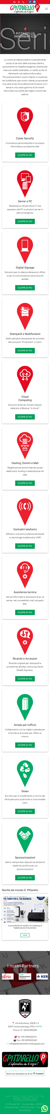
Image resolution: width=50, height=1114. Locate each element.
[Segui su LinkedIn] (34, 2)
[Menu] (46, 8)
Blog (34, 1098)
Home (8, 1096)
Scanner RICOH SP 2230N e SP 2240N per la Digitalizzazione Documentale (25, 927)
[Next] (48, 919)
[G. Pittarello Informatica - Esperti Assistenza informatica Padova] (25, 9)
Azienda (17, 1098)
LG (37, 1096)
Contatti (26, 1098)
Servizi (15, 1096)
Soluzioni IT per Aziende (25, 1100)
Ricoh (23, 1096)
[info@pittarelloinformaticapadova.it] (14, 2)
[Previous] (2, 919)
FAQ (42, 1096)
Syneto (31, 1096)
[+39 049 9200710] (23, 2)
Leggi (25, 935)
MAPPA (38, 1026)
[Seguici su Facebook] (30, 2)
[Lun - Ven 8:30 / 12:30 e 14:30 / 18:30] (19, 2)
